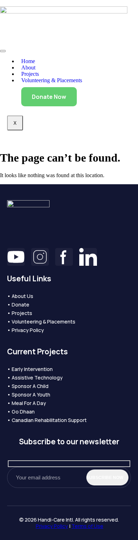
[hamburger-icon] (3, 51)
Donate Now (49, 97)
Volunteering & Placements (51, 80)
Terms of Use (87, 526)
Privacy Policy (52, 526)
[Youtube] (16, 257)
